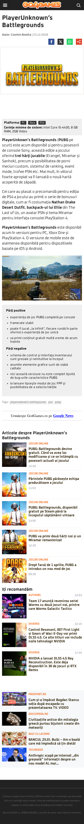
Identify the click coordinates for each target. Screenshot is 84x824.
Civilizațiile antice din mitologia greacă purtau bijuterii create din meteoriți (54, 723)
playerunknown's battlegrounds (28, 402)
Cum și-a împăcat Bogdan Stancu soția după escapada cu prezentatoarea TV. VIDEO (54, 703)
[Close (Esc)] (1, 770)
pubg (58, 402)
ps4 (51, 402)
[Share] (4, 770)
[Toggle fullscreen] (8, 770)
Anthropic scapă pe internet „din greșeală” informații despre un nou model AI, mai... (54, 759)
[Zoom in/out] (11, 770)
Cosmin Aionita (21, 34)
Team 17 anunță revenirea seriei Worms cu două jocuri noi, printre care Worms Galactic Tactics (54, 604)
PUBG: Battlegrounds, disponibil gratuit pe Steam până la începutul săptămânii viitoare (53, 511)
